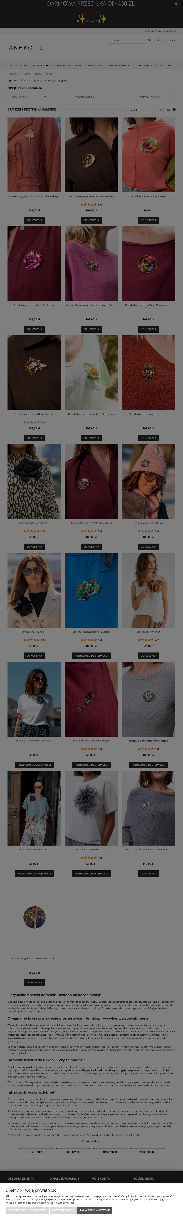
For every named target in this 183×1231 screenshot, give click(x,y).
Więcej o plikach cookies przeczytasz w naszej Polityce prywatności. (41, 1202)
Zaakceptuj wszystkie (95, 1210)
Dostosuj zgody (63, 1210)
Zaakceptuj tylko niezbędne (27, 1210)
